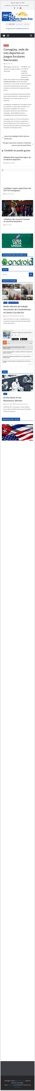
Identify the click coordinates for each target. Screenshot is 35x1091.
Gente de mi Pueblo (13, 302)
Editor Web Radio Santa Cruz (21, 404)
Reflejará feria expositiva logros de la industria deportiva (17, 158)
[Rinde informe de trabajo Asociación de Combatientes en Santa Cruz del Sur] (17, 292)
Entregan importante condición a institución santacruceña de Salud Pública (17, 144)
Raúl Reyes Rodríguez (19, 316)
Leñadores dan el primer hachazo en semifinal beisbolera (17, 220)
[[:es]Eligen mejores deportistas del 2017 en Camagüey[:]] (17, 170)
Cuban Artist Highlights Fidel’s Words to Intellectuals (16, 137)
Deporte (6, 45)
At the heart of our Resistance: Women (12, 399)
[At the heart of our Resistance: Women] (17, 383)
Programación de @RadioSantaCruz (17, 28)
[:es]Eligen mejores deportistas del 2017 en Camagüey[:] (17, 189)
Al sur (5, 302)
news (5, 394)
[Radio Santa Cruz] (4, 36)
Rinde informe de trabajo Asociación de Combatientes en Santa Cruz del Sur (17, 309)
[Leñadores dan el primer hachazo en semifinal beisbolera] (17, 201)
